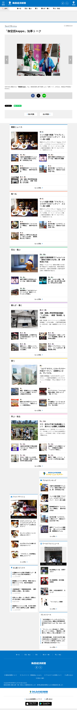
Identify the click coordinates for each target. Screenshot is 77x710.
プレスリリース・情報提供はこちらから (31, 675)
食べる (19, 8)
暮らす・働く (45, 8)
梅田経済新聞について (11, 675)
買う (36, 8)
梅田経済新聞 (17, 3)
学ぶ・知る (56, 8)
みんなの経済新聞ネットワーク (38, 692)
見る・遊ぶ (28, 8)
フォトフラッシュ (11, 26)
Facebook (62, 3)
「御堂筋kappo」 (22, 87)
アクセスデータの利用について (54, 675)
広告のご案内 (40, 678)
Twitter (67, 3)
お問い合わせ (69, 675)
